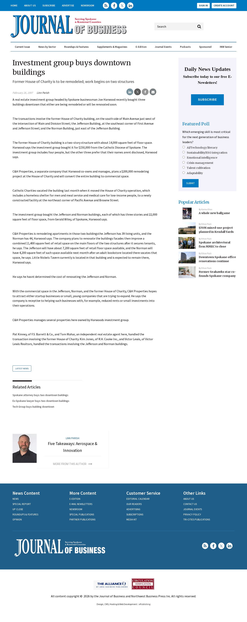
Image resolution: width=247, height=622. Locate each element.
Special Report (22, 504)
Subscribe (48, 5)
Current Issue (22, 46)
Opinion (17, 519)
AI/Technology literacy (202, 147)
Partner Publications (82, 519)
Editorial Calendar (138, 498)
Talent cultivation (198, 168)
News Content (26, 493)
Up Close (18, 509)
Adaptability (195, 173)
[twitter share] (137, 92)
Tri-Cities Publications (196, 519)
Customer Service (143, 493)
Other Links (194, 493)
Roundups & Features (76, 46)
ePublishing (144, 604)
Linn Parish (43, 92)
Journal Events (163, 46)
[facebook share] (145, 92)
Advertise (68, 5)
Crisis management (200, 163)
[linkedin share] (129, 92)
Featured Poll (196, 124)
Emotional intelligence (202, 157)
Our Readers (134, 504)
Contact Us (190, 504)
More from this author (69, 464)
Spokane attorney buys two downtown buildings (40, 395)
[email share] (153, 92)
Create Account (224, 5)
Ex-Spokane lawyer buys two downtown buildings (41, 401)
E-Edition (141, 46)
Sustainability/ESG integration (207, 152)
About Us (30, 5)
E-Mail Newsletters (80, 504)
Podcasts (185, 46)
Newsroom (87, 5)
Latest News (22, 368)
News (16, 498)
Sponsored (205, 46)
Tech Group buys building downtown (33, 406)
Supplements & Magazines (112, 46)
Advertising (133, 509)
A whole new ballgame (214, 213)
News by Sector (47, 46)
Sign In (203, 5)
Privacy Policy (192, 514)
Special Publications (81, 514)
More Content (82, 493)
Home (14, 5)
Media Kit (131, 519)
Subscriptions (134, 514)
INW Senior (226, 46)
